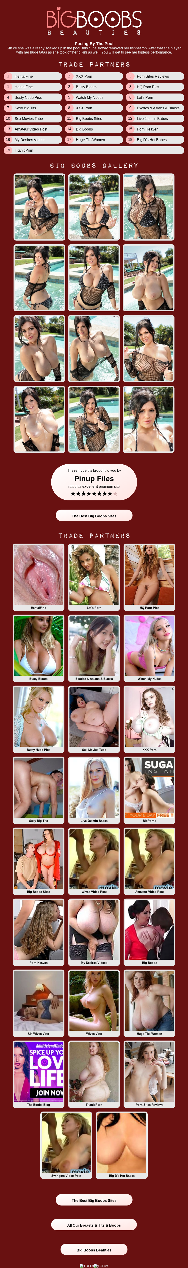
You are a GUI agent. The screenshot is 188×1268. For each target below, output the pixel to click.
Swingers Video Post (66, 1175)
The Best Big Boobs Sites (94, 516)
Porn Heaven (39, 962)
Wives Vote (94, 1033)
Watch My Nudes (149, 679)
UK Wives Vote (38, 1033)
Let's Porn (94, 608)
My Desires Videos (94, 962)
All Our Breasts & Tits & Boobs (94, 1225)
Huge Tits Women (149, 1033)
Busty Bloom (38, 679)
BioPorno (149, 821)
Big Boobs (149, 962)
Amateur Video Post (149, 892)
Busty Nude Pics (38, 750)
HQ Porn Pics (149, 608)
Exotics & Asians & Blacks (94, 679)
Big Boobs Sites (38, 892)
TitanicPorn (94, 1104)
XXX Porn (150, 750)
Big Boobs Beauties (94, 1250)
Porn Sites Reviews (149, 1104)
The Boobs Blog (38, 1104)
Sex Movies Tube (94, 750)
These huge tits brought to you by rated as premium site (94, 482)
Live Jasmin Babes (94, 821)
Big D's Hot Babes (122, 1175)
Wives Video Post (94, 892)
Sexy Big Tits (38, 821)
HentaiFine (38, 608)
